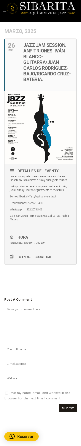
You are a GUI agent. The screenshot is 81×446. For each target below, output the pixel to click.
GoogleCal (43, 257)
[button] (21, 436)
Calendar (23, 257)
